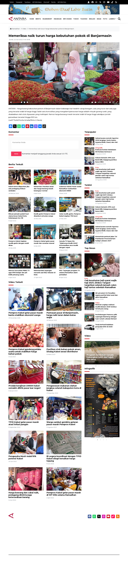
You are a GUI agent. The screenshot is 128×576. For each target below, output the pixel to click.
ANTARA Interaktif (73, 530)
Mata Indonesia (71, 534)
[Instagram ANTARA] (104, 2)
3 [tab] (102, 366)
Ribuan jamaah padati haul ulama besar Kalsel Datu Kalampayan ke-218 (18, 216)
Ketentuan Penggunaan (103, 530)
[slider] (17, 102)
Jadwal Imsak (42, 548)
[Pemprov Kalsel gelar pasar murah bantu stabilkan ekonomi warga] (26, 299)
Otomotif (46, 2)
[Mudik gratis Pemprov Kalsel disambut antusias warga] (45, 204)
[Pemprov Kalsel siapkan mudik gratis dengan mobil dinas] (19, 232)
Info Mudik (67, 19)
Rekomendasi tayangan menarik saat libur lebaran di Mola (44, 273)
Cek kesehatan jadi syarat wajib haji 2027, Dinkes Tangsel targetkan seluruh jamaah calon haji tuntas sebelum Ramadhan (105, 173)
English (92, 19)
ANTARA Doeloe (72, 537)
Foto (105, 19)
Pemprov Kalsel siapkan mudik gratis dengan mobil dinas (18, 243)
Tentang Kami (99, 541)
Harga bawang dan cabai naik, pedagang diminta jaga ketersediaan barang (23, 494)
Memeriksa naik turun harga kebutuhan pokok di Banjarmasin (51, 29)
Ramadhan (16, 29)
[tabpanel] (102, 352)
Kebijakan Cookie (100, 537)
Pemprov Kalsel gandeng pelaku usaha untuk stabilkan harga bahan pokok (24, 351)
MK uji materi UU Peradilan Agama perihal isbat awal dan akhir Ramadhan (106, 295)
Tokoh (76, 19)
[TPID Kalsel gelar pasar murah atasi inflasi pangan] (26, 408)
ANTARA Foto (62, 2)
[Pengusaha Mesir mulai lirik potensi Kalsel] (26, 442)
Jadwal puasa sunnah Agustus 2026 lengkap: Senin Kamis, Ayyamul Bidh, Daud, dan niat (106, 140)
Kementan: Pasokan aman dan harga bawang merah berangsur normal (44, 189)
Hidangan (57, 19)
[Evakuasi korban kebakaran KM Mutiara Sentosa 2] (89, 151)
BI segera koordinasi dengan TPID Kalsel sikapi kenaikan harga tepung (63, 458)
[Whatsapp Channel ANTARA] (96, 2)
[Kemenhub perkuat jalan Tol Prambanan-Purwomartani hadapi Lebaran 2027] (89, 239)
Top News (27, 2)
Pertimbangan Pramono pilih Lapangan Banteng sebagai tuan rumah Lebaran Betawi (106, 317)
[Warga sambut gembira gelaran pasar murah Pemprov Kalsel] (64, 408)
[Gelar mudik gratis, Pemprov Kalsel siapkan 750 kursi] (70, 204)
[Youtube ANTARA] (108, 2)
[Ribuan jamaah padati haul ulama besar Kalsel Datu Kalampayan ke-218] (19, 204)
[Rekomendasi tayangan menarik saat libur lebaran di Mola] (45, 261)
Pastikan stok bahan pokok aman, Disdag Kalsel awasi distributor (63, 350)
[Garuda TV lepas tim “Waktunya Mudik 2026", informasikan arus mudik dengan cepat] (70, 232)
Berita (38, 19)
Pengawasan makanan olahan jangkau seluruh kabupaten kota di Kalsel (63, 388)
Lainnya (112, 19)
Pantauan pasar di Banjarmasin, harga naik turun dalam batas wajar (62, 315)
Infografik (98, 148)
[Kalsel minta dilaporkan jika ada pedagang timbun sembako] (19, 177)
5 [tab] (108, 366)
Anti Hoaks (70, 527)
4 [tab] (105, 366)
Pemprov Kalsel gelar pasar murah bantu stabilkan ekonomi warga (25, 314)
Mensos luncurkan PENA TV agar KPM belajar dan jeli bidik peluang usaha (19, 273)
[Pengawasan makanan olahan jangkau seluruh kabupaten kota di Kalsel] (64, 372)
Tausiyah (83, 19)
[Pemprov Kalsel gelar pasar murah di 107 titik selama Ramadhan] (64, 479)
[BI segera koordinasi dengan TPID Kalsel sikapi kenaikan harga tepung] (64, 442)
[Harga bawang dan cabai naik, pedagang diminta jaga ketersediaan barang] (26, 479)
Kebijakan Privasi (100, 534)
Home (32, 19)
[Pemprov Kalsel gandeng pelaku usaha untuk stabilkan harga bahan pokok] (26, 335)
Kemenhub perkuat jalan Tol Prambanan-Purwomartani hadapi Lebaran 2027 (106, 239)
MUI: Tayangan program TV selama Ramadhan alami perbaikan (69, 273)
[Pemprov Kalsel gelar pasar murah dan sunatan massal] (45, 232)
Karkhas (69, 523)
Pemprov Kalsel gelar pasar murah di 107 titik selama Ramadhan (63, 493)
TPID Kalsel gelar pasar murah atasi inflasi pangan (23, 423)
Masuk (96, 527)
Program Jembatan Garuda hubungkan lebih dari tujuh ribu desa (100, 357)
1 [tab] (96, 366)
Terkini (12, 2)
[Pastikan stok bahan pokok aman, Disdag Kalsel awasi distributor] (64, 335)
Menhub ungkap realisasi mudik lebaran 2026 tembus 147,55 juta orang (106, 307)
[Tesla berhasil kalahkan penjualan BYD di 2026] (89, 327)
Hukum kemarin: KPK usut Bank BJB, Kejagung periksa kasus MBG (106, 160)
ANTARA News (37, 2)
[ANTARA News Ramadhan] (19, 515)
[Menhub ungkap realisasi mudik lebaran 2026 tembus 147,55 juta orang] (89, 306)
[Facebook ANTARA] (93, 2)
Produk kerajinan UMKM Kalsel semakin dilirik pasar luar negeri (24, 387)
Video (24, 29)
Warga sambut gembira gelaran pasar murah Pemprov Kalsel (62, 423)
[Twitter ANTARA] (100, 2)
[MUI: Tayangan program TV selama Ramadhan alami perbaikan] (70, 261)
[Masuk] (89, 2)
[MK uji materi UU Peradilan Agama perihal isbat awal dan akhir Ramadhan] (89, 296)
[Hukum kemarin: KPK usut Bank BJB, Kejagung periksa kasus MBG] (89, 161)
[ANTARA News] (17, 19)
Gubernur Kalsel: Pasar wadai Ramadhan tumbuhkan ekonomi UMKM (70, 189)
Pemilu (53, 2)
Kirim (16, 154)
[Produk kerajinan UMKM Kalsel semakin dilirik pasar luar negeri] (26, 372)
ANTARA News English (102, 523)
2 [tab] (99, 366)
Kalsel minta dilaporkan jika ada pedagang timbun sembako (18, 189)
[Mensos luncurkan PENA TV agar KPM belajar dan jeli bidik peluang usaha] (19, 261)
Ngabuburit (47, 19)
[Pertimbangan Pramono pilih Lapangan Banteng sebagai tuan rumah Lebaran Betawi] (89, 318)
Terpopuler (19, 2)
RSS (95, 548)
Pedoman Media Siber (102, 544)
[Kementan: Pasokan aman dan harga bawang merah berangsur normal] (45, 177)
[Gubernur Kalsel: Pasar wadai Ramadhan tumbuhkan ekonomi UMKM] (70, 177)
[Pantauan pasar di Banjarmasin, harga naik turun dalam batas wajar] (64, 299)
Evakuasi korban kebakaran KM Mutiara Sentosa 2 (100, 432)
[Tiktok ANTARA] (112, 2)
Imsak (99, 19)
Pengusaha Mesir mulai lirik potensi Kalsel (22, 457)
